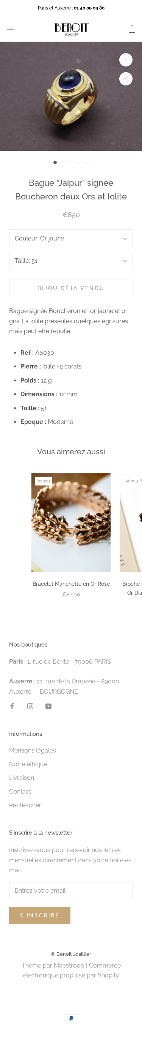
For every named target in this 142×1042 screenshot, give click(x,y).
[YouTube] (48, 706)
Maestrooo (69, 965)
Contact (20, 791)
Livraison (21, 777)
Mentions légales (32, 750)
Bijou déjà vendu (71, 288)
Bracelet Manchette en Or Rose (71, 584)
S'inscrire (39, 915)
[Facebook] (12, 706)
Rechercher (25, 805)
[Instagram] (30, 706)
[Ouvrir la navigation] (10, 29)
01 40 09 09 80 (89, 8)
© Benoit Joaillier (71, 954)
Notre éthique (28, 764)
